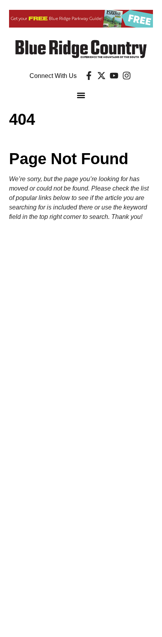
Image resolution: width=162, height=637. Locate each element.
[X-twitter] (101, 75)
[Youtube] (114, 75)
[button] (81, 95)
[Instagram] (126, 75)
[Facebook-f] (89, 75)
